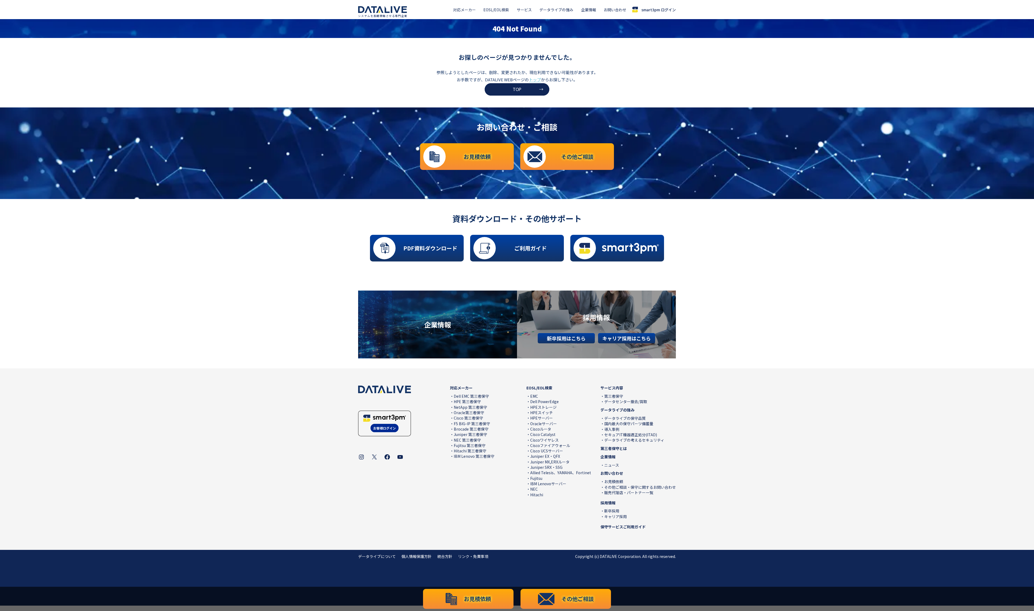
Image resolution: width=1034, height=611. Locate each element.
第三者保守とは (613, 448)
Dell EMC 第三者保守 (471, 396)
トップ (535, 79)
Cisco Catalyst (543, 434)
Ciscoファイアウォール (550, 445)
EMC (534, 396)
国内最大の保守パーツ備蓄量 (628, 423)
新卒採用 (611, 511)
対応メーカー (464, 9)
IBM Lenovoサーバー (548, 483)
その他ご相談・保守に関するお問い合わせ (640, 487)
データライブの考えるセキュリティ (634, 440)
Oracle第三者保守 (469, 412)
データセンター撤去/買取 (625, 401)
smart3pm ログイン (658, 9)
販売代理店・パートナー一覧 (628, 492)
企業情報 (588, 9)
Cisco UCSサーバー (546, 450)
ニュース (611, 465)
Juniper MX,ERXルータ (550, 462)
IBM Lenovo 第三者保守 (474, 456)
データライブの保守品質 (625, 418)
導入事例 (611, 429)
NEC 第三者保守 (467, 440)
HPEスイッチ (541, 412)
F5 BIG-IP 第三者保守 (472, 423)
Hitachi (536, 494)
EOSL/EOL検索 (496, 9)
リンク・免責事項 (473, 556)
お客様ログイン (384, 428)
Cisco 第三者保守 (468, 418)
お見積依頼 (613, 481)
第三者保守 (613, 396)
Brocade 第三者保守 (471, 429)
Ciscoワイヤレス (544, 440)
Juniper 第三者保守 (470, 434)
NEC (534, 489)
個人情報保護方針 (416, 556)
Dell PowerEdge (544, 401)
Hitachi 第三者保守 (470, 450)
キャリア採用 (615, 516)
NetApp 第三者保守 (470, 407)
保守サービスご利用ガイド (623, 526)
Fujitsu (536, 478)
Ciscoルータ (540, 429)
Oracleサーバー (543, 423)
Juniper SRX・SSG (546, 467)
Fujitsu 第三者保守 (469, 445)
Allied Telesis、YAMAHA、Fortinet (560, 472)
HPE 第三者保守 (467, 401)
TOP (517, 89)
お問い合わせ (615, 9)
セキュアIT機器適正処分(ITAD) (630, 434)
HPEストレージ (543, 407)
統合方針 (444, 556)
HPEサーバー (541, 418)
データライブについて (377, 556)
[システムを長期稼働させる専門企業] (382, 9)
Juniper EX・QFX (545, 456)
